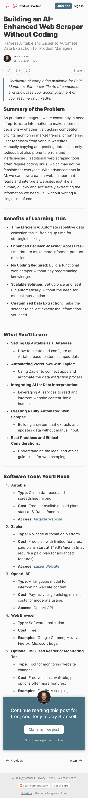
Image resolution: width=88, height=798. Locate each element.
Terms (51, 778)
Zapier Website (46, 566)
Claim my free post (44, 729)
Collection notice (66, 778)
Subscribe (63, 6)
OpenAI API (43, 608)
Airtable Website (48, 519)
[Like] (7, 70)
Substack (26, 793)
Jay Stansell (22, 56)
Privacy (41, 778)
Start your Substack (35, 785)
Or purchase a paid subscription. (44, 740)
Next (73, 761)
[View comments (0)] (18, 70)
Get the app (61, 785)
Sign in (79, 6)
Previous (17, 761)
